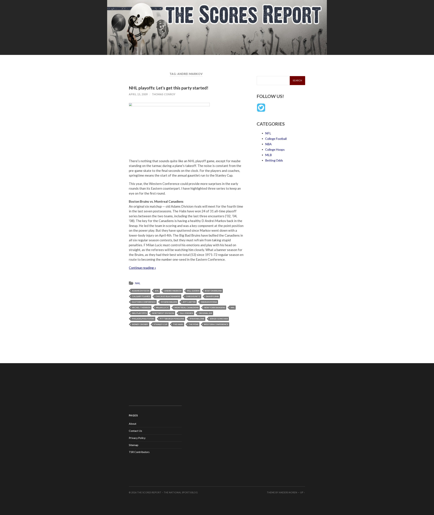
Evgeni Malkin (169, 302)
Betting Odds (274, 160)
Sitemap (133, 445)
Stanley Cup (160, 324)
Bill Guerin (193, 290)
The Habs (178, 324)
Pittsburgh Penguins (172, 318)
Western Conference (216, 324)
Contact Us (135, 430)
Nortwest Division (163, 313)
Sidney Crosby (140, 324)
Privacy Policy (137, 437)
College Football (276, 138)
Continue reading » (142, 268)
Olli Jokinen (186, 313)
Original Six (205, 313)
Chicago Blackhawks (167, 296)
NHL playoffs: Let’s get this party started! (168, 87)
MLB (268, 155)
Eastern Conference (144, 302)
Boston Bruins (213, 290)
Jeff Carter (189, 302)
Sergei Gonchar (219, 318)
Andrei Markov (173, 290)
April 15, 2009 (138, 94)
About (132, 423)
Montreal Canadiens (186, 307)
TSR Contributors (139, 451)
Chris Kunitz (193, 296)
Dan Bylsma (212, 296)
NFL (268, 133)
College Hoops (275, 149)
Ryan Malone (197, 318)
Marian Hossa (209, 302)
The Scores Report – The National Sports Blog (167, 492)
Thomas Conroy (163, 94)
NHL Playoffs (139, 313)
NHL (137, 283)
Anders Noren (288, 492)
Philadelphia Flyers (143, 318)
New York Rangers (214, 307)
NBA (268, 144)
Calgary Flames (141, 296)
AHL (157, 290)
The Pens (193, 324)
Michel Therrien (141, 307)
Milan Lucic (162, 307)
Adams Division (140, 290)
